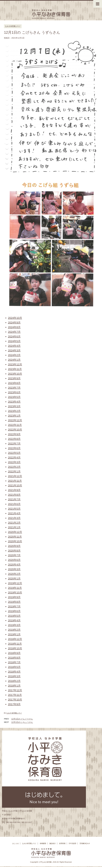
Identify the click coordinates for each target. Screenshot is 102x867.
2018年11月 (15, 643)
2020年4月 (14, 564)
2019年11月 (15, 587)
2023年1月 (14, 415)
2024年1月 (14, 359)
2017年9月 (14, 704)
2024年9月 (14, 322)
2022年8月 (14, 438)
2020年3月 (14, 569)
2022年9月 (14, 434)
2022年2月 (14, 466)
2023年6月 (14, 392)
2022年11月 (15, 424)
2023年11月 (15, 369)
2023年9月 (14, 378)
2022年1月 (14, 471)
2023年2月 (14, 410)
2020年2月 (14, 573)
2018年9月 (14, 653)
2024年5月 (14, 341)
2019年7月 (14, 606)
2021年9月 (14, 490)
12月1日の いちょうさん (22, 722)
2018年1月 (14, 685)
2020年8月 (14, 550)
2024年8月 (14, 327)
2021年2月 (14, 522)
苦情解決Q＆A (85, 843)
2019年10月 (15, 592)
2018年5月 (14, 667)
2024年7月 (14, 331)
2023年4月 (14, 401)
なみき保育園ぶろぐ (14, 713)
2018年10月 (15, 648)
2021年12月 (15, 476)
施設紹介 (52, 843)
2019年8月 (14, 601)
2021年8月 (14, 494)
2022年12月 (15, 420)
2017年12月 (15, 690)
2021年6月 (14, 504)
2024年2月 (14, 355)
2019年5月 (14, 615)
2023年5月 (14, 397)
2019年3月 (14, 625)
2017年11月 (15, 694)
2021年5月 (14, 508)
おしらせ (15, 843)
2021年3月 (14, 518)
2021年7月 (14, 499)
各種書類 (43, 843)
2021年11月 (15, 480)
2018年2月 (14, 680)
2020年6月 (14, 559)
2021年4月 (14, 513)
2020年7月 (14, 555)
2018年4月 (14, 671)
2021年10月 (15, 485)
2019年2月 (14, 629)
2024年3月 (14, 350)
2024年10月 (15, 317)
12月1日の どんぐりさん (22, 719)
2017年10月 (15, 699)
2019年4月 (14, 620)
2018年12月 (15, 639)
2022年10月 (15, 429)
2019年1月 (14, 634)
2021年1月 (14, 527)
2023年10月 (15, 373)
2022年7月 (14, 443)
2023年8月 (14, 383)
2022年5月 (14, 452)
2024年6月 (14, 336)
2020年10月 (15, 541)
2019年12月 (15, 583)
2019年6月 (14, 611)
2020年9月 (14, 545)
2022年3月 (14, 462)
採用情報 (62, 843)
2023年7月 (14, 387)
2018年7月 (14, 662)
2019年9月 (14, 597)
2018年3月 (14, 676)
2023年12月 (15, 364)
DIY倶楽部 (72, 843)
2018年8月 (14, 657)
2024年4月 (14, 345)
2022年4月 (14, 457)
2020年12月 (15, 532)
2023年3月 (14, 406)
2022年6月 (14, 448)
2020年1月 (14, 578)
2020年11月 (15, 536)
